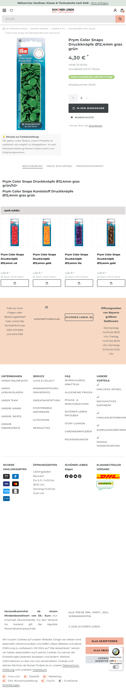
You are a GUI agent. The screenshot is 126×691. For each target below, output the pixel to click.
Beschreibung (32, 166)
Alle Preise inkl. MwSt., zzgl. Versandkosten (89, 614)
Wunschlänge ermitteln (75, 382)
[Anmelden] (115, 10)
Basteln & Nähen (40, 29)
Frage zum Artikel (60, 166)
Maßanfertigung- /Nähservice (46, 390)
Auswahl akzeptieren (104, 659)
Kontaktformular (47, 319)
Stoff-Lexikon (75, 423)
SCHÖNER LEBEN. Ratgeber (76, 413)
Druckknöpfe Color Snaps (82, 29)
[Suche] (120, 19)
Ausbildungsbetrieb (111, 430)
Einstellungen (11, 685)
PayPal (51, 680)
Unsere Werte (11, 416)
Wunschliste (84, 117)
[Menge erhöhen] (81, 98)
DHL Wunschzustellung (22, 680)
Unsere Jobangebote (10, 426)
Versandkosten (95, 125)
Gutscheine (41, 420)
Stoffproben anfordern (42, 410)
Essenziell (14, 676)
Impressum (40, 669)
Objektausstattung (46, 400)
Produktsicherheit (90, 166)
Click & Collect (44, 380)
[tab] (33, 166)
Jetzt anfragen (99, 3)
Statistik (34, 676)
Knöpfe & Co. (58, 29)
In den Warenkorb (90, 108)
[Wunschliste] (11, 10)
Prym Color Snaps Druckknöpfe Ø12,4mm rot (12, 259)
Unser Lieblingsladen (12, 390)
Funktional (70, 680)
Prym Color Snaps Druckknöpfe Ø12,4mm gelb (44, 259)
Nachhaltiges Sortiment (106, 403)
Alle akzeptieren (105, 641)
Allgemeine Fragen (79, 392)
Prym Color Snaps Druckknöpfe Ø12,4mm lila (76, 259)
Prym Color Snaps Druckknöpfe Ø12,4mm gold (108, 259)
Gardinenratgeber (78, 431)
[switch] (116, 667)
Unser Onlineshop (14, 380)
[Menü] (121, 648)
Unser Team (9, 400)
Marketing (55, 676)
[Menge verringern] (87, 98)
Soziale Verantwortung (108, 444)
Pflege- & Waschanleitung (77, 402)
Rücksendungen (76, 439)
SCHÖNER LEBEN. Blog (79, 317)
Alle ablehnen (105, 650)
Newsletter (41, 428)
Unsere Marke (11, 408)
